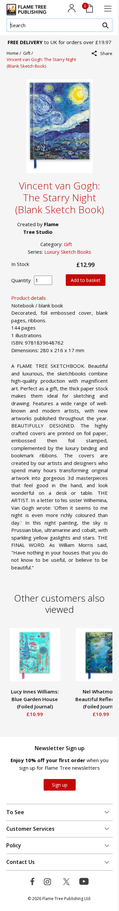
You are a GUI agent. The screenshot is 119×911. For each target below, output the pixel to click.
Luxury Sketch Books (67, 251)
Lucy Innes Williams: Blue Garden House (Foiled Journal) (35, 699)
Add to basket (85, 280)
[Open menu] (107, 8)
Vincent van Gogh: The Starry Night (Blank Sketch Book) (41, 62)
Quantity (21, 280)
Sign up (59, 785)
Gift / (29, 53)
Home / (15, 53)
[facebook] (104, 68)
